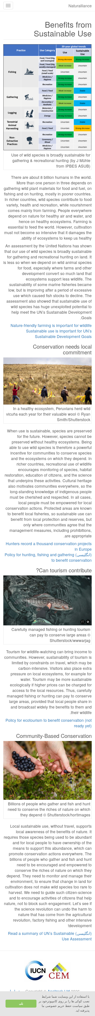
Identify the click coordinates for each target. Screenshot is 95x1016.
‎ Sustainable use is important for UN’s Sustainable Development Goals (58, 333)
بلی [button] (21, 1003)
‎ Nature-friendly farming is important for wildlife (51, 325)
